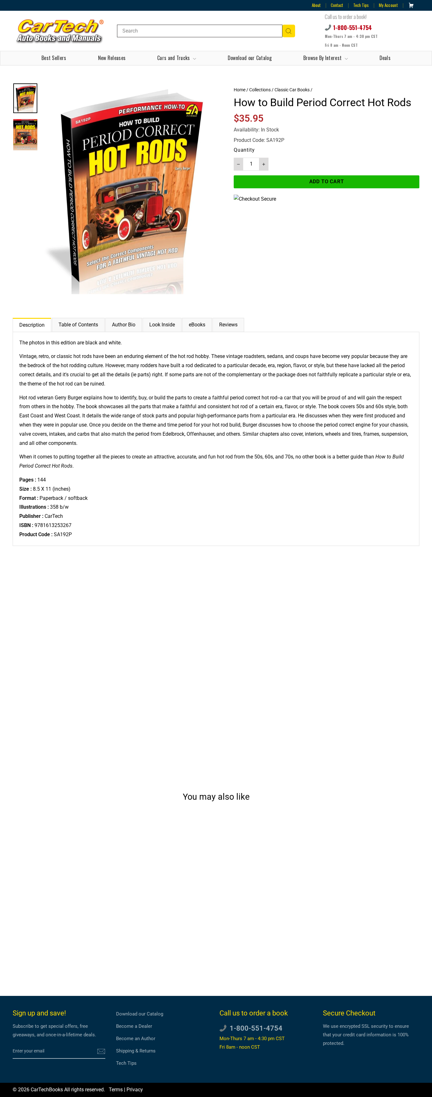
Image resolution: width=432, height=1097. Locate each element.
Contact (337, 5)
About (316, 5)
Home (239, 89)
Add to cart (61, 956)
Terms (116, 1090)
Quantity (244, 150)
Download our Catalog (250, 58)
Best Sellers (53, 58)
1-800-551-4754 (352, 27)
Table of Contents (78, 325)
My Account (388, 5)
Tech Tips (361, 5)
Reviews (228, 325)
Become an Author (135, 1038)
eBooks (197, 325)
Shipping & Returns (136, 1051)
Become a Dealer (134, 1026)
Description (32, 325)
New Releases (112, 58)
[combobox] (199, 31)
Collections (260, 89)
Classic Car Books (292, 89)
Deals (385, 58)
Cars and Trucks (174, 58)
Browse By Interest (323, 58)
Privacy (135, 1090)
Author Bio (123, 325)
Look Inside (162, 325)
